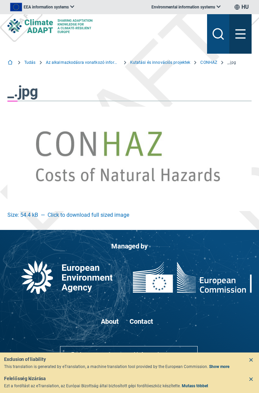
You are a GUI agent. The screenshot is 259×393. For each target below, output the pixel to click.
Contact (141, 321)
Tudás (30, 62)
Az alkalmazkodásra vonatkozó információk (83, 62)
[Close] (251, 360)
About (110, 321)
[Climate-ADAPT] (104, 26)
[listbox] (42, 7)
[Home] (10, 63)
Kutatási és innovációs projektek (160, 62)
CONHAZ (208, 62)
